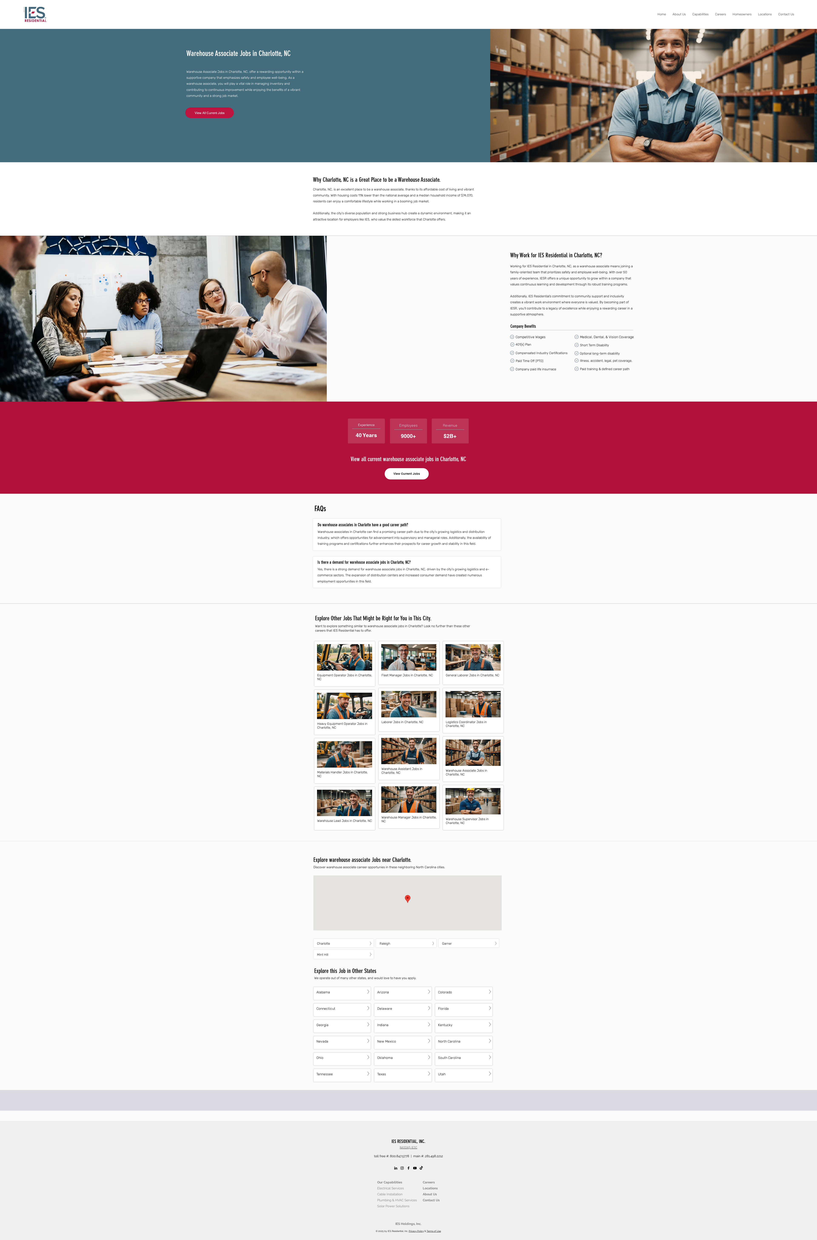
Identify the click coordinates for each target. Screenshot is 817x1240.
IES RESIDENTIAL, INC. (408, 1141)
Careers (429, 1182)
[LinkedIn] (396, 1168)
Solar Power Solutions (393, 1206)
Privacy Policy (416, 1231)
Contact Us (431, 1200)
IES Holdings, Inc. (408, 1224)
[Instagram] (402, 1168)
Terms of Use (434, 1231)
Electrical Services (390, 1188)
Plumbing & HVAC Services (397, 1200)
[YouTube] (415, 1168)
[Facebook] (408, 1168)
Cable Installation (390, 1194)
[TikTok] (421, 1168)
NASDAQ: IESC (408, 1147)
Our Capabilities (389, 1182)
